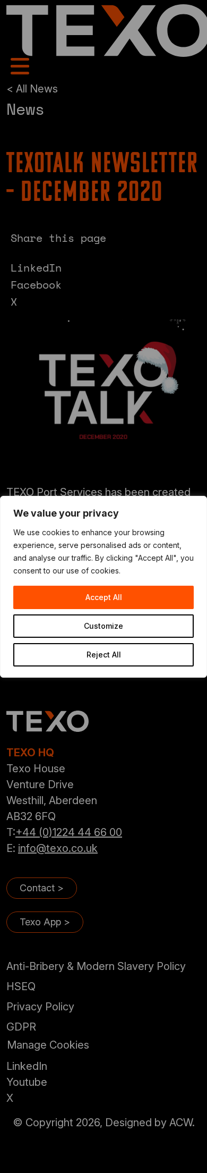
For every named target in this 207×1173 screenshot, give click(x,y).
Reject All (104, 654)
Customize (103, 625)
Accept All (103, 597)
